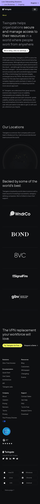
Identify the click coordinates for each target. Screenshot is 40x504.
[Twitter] (3, 459)
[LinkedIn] (10, 459)
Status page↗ (9, 490)
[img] (6, 9)
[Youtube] (14, 459)
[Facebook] (7, 459)
